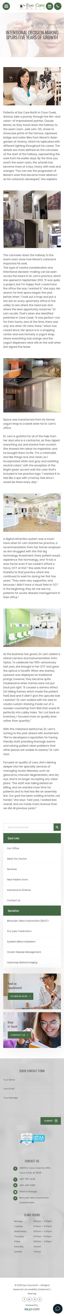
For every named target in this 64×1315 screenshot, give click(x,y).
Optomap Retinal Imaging (22, 962)
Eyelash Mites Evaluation (21, 941)
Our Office (13, 848)
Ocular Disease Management (24, 952)
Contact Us (13, 900)
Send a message (28, 1191)
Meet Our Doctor (17, 858)
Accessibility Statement (37, 1289)
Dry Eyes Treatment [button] (19, 931)
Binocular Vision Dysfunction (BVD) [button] (27, 920)
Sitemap (32, 1293)
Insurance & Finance (19, 890)
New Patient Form (17, 879)
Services (12, 869)
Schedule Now (19, 996)
